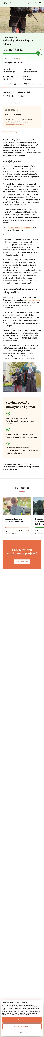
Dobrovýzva (32, 84)
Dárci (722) (23, 84)
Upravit (21, 1032)
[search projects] (36, 3)
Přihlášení (29, 3)
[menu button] (40, 3)
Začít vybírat (22, 561)
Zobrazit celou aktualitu (14, 125)
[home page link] (7, 3)
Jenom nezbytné (22, 1026)
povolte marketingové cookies (20, 227)
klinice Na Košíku (33, 300)
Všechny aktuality (10, 132)
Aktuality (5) (13, 84)
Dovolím (22, 1020)
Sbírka (5, 84)
